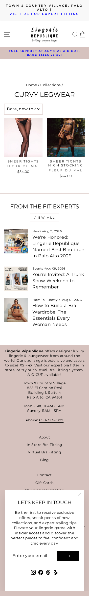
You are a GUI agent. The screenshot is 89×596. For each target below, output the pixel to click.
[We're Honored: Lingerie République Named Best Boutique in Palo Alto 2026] (16, 241)
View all (44, 217)
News (36, 231)
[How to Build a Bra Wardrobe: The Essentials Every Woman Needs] (16, 310)
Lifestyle (53, 300)
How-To (38, 300)
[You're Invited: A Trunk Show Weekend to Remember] (16, 279)
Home (31, 85)
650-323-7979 (51, 420)
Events (37, 268)
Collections (50, 85)
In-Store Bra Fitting (44, 445)
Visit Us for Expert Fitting (44, 14)
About (44, 437)
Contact (44, 475)
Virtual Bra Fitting (44, 452)
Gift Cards (44, 483)
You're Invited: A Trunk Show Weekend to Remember (58, 281)
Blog (44, 460)
